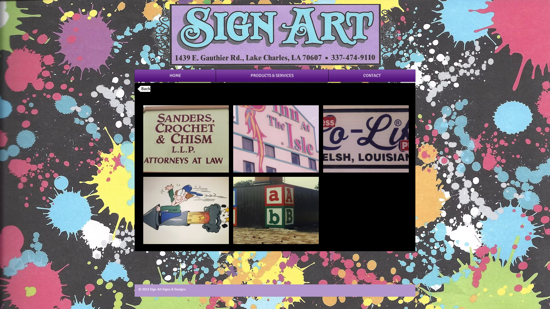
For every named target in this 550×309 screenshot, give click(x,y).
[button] (186, 139)
